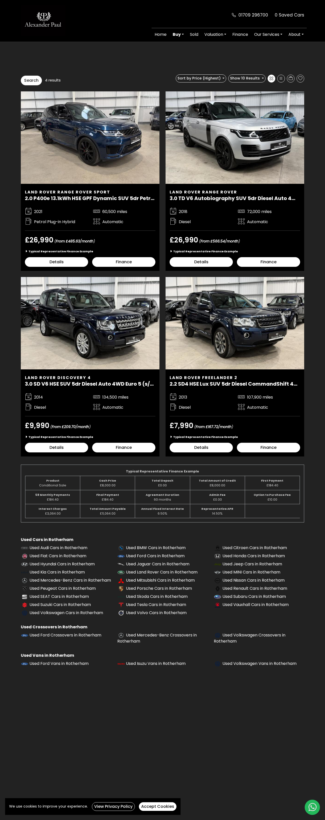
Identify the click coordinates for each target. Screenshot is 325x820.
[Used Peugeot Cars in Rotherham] (24, 588)
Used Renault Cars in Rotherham (254, 588)
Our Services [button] (266, 34)
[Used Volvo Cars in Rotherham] (121, 613)
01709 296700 (253, 15)
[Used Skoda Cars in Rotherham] (121, 596)
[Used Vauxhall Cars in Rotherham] (217, 605)
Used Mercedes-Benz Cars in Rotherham (70, 580)
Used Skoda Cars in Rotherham (157, 596)
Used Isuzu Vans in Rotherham (156, 663)
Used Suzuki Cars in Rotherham (60, 605)
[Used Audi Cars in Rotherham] (24, 548)
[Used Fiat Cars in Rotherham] (24, 556)
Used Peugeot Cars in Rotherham (62, 588)
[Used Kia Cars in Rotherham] (24, 572)
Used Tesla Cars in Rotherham (156, 605)
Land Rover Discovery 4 (58, 378)
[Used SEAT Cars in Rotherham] (24, 596)
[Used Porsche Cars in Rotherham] (121, 588)
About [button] (294, 34)
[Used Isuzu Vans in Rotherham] (121, 663)
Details (57, 262)
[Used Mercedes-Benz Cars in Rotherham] (24, 580)
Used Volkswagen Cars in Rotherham (66, 613)
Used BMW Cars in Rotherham (156, 548)
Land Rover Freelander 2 (203, 378)
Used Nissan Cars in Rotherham (253, 580)
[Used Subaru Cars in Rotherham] (217, 596)
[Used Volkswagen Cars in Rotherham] (24, 613)
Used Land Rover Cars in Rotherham (162, 572)
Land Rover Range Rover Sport (67, 192)
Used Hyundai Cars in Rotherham (62, 564)
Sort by (199, 78)
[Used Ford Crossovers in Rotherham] (24, 635)
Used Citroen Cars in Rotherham (254, 548)
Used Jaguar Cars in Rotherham (157, 564)
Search (31, 80)
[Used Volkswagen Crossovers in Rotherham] (217, 635)
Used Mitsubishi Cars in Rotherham (160, 580)
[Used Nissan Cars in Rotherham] (217, 580)
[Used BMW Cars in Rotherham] (121, 548)
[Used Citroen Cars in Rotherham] (217, 548)
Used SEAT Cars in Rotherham (59, 596)
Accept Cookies (157, 806)
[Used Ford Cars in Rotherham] (121, 556)
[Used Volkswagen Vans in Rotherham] (217, 663)
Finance (240, 34)
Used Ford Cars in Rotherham (155, 556)
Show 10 (245, 78)
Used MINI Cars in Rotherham (251, 572)
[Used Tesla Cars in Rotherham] (121, 605)
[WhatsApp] (312, 807)
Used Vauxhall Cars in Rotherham (255, 605)
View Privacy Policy (113, 806)
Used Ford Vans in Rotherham (59, 663)
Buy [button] (177, 34)
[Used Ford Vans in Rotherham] (24, 663)
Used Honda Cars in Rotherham (253, 556)
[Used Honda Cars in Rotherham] (217, 556)
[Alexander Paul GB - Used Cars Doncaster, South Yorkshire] (43, 20)
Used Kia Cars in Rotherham (57, 572)
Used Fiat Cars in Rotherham (57, 556)
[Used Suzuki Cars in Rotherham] (24, 605)
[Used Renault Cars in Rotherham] (217, 588)
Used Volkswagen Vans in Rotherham (259, 663)
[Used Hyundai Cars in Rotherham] (24, 564)
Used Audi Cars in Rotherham (58, 548)
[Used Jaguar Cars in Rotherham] (121, 564)
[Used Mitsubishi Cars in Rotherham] (121, 580)
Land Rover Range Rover (203, 192)
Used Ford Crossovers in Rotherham (65, 635)
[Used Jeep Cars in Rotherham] (217, 564)
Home (161, 34)
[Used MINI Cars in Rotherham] (217, 572)
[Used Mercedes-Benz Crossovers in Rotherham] (121, 635)
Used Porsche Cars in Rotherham (159, 588)
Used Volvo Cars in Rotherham (156, 613)
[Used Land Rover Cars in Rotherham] (121, 572)
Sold (194, 34)
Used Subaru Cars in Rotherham (254, 596)
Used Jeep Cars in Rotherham (252, 564)
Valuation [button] (213, 34)
